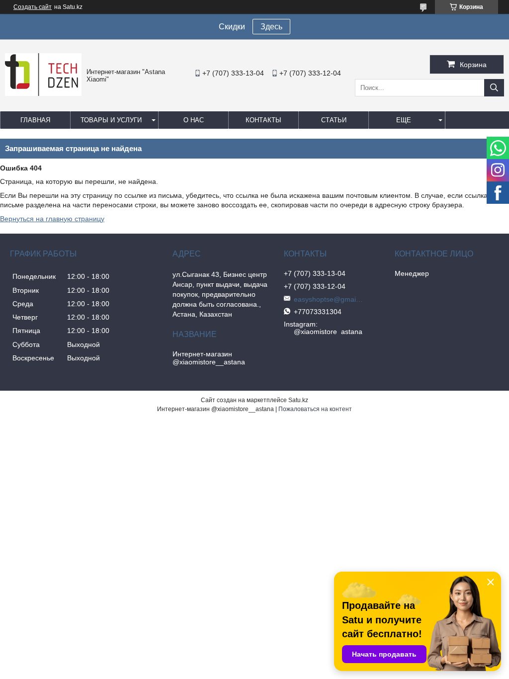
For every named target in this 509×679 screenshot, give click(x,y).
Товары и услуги (111, 120)
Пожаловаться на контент (315, 409)
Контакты (263, 120)
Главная (35, 120)
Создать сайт (32, 6)
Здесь (271, 26)
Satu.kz (298, 400)
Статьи (333, 120)
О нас (193, 120)
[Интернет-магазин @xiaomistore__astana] (43, 93)
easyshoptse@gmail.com (328, 299)
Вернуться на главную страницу (52, 219)
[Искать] (494, 87)
